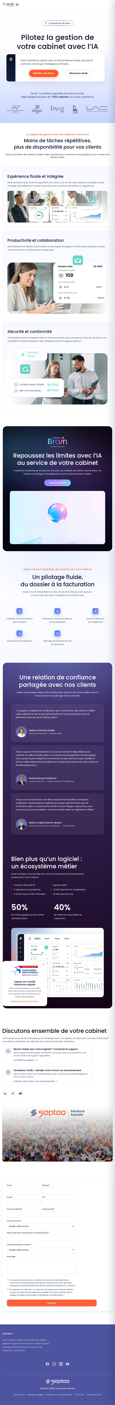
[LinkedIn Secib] (5, 1093)
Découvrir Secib (78, 73)
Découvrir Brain (57, 482)
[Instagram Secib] (13, 1093)
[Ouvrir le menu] (17, 5)
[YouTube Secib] (20, 1093)
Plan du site (19, 1394)
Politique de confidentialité (59, 1394)
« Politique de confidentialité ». (50, 1295)
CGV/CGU (79, 1394)
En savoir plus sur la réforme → (25, 1001)
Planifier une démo (43, 73)
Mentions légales (35, 1394)
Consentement (93, 1394)
